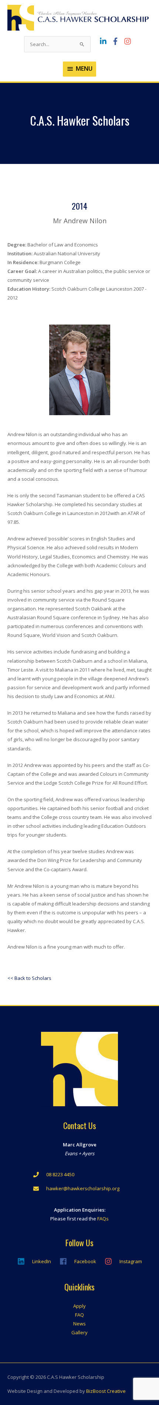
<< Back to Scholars (29, 978)
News (79, 1323)
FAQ (79, 1314)
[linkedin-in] (105, 41)
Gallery (79, 1332)
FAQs (103, 1218)
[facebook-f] (117, 41)
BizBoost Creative (106, 1391)
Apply (79, 1306)
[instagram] (128, 41)
